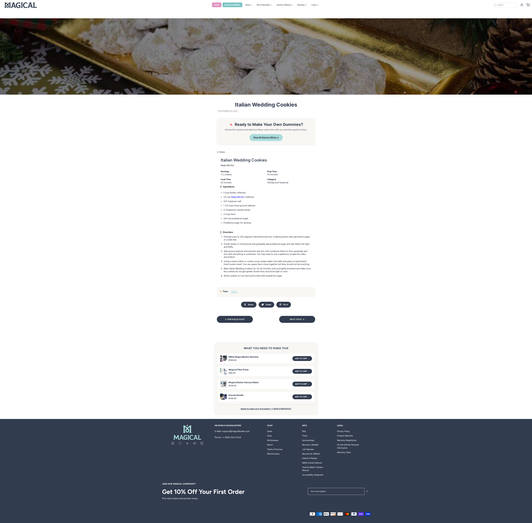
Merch (270, 445)
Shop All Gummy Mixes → (266, 137)
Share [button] (222, 152)
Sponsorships (308, 440)
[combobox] (507, 5)
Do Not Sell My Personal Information (348, 446)
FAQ (304, 431)
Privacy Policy (343, 431)
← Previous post (235, 319)
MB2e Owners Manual (312, 463)
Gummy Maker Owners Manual (312, 468)
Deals (269, 431)
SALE (216, 5)
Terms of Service (274, 449)
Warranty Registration (347, 440)
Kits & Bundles (263, 5)
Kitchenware (272, 440)
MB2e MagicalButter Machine (244, 357)
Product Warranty (345, 435)
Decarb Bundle (236, 395)
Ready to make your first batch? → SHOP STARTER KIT (266, 409)
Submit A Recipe (309, 458)
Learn (314, 5)
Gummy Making (284, 5)
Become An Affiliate (311, 454)
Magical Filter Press (239, 369)
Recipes (301, 5)
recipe (234, 292)
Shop (247, 5)
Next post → (297, 319)
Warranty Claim (344, 452)
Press (304, 435)
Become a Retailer (310, 445)
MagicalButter (238, 197)
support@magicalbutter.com (236, 431)
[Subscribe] (367, 491)
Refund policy (273, 454)
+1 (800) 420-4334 (231, 437)
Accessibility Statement (312, 475)
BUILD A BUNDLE (232, 5)
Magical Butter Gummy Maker (244, 382)
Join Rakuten (308, 449)
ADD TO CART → (302, 358)
